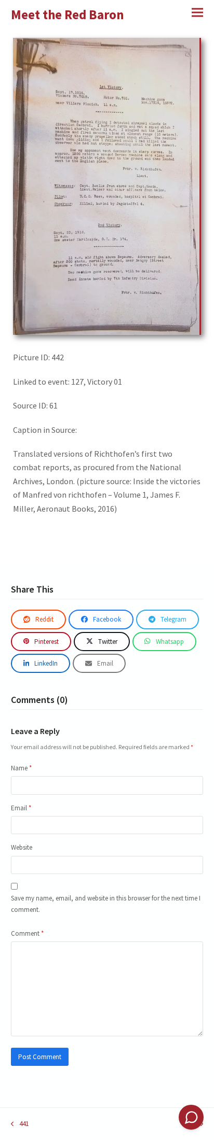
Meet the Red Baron (67, 14)
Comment (27, 933)
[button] (197, 12)
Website (21, 847)
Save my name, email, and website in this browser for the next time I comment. (105, 903)
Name (21, 768)
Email (21, 808)
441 (20, 1124)
